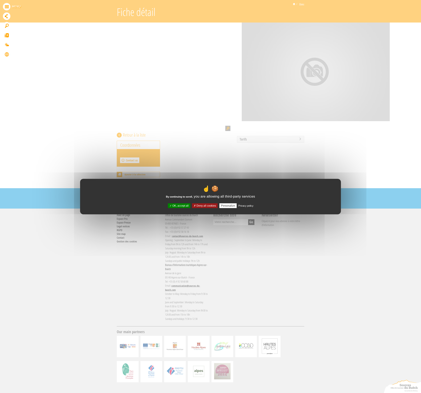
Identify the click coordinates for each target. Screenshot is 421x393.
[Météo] (6, 45)
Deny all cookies (206, 205)
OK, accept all (180, 205)
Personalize (228, 205)
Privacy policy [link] (245, 205)
